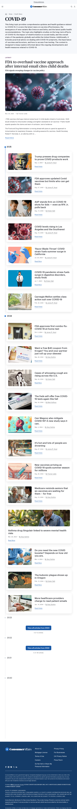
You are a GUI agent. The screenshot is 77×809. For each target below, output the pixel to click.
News (10, 14)
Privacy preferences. (39, 2)
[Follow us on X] (14, 767)
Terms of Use (39, 756)
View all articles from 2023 (38, 628)
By (50, 163)
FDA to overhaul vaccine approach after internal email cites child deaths (37, 64)
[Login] (74, 6)
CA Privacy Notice (60, 756)
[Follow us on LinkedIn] (16, 767)
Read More (38, 261)
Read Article (9, 138)
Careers (38, 760)
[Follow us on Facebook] (6, 767)
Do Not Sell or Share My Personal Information (43, 765)
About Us (38, 749)
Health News (18, 14)
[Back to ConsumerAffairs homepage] (6, 14)
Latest (8, 57)
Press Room (58, 760)
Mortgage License (41, 752)
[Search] (71, 6)
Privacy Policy (59, 749)
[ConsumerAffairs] (38, 6)
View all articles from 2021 (38, 671)
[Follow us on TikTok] (11, 767)
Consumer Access (17, 784)
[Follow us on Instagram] (8, 767)
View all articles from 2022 (38, 648)
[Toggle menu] (2, 6)
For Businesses (59, 752)
